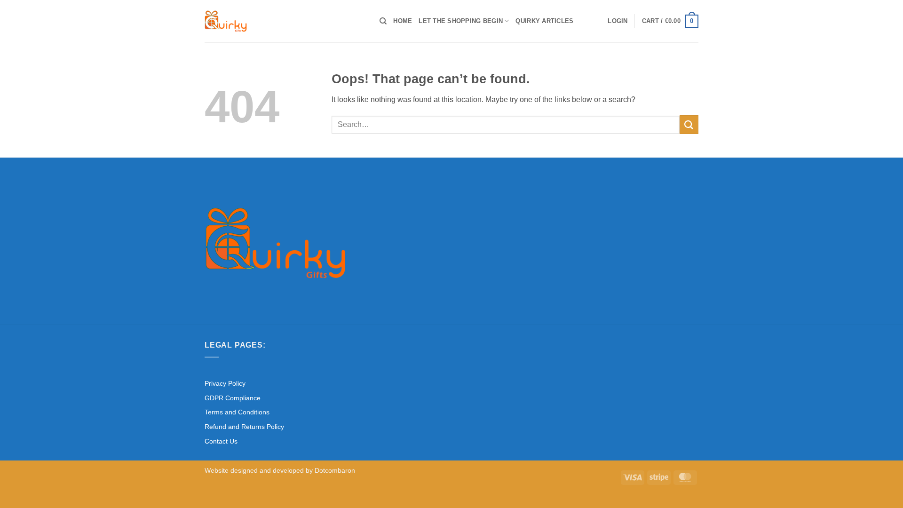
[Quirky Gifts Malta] (285, 21)
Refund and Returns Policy (244, 426)
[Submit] (689, 124)
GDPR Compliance (233, 398)
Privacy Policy (225, 383)
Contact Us (221, 441)
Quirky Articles (544, 20)
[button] (617, 21)
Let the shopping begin (461, 20)
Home (402, 20)
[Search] (383, 21)
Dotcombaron (335, 470)
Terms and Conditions (237, 412)
